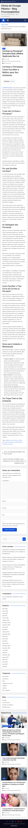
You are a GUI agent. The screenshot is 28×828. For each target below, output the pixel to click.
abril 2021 (4, 666)
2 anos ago (6, 59)
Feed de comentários (7, 705)
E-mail (4, 508)
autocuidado (5, 676)
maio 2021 (5, 664)
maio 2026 (5, 613)
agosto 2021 (5, 657)
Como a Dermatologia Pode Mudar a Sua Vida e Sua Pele (14, 453)
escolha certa (11, 442)
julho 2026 (5, 608)
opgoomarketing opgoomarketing (12, 61)
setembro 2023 (6, 634)
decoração (5, 442)
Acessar (4, 700)
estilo (16, 442)
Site (3, 515)
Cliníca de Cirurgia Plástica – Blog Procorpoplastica (11, 8)
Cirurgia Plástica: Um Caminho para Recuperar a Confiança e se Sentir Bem (13, 784)
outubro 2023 (5, 632)
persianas (4, 444)
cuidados (4, 685)
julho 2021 (5, 659)
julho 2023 (5, 636)
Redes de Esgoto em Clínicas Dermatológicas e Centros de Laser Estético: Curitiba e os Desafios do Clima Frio (14, 559)
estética (4, 688)
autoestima (5, 678)
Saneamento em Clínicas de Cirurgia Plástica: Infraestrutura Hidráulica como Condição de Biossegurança (13, 551)
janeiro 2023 (5, 643)
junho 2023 (5, 639)
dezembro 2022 (6, 645)
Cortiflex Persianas (7, 87)
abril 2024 (4, 629)
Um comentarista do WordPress (10, 596)
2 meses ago (7, 737)
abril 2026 (4, 615)
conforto (15, 440)
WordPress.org (6, 707)
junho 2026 (5, 611)
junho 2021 (5, 662)
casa (11, 440)
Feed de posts (6, 702)
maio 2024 (5, 627)
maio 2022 (5, 650)
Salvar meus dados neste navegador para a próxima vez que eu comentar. (13, 524)
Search (24, 539)
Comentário (5, 480)
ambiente (7, 440)
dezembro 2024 (6, 622)
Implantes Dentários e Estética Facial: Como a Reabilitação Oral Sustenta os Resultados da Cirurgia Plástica (13, 574)
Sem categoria (6, 690)
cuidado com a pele (7, 683)
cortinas (20, 440)
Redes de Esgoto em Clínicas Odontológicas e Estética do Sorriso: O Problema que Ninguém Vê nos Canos (13, 567)
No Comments (7, 63)
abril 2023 (4, 641)
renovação (10, 444)
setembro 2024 (6, 625)
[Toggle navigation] (8, 20)
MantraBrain (14, 825)
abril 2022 (4, 652)
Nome (4, 501)
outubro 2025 (5, 620)
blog (4, 48)
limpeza (20, 442)
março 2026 (5, 618)
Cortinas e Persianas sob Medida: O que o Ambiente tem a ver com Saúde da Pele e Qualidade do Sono (13, 461)
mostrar (12, 81)
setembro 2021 (6, 655)
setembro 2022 (6, 648)
